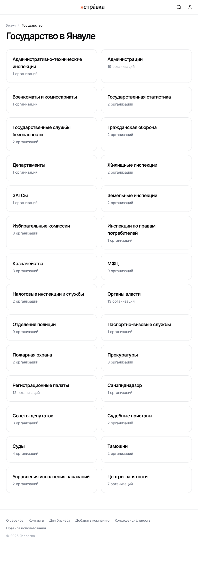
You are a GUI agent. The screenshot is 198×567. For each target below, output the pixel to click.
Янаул (10, 25)
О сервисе (14, 520)
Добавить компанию (92, 520)
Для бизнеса (59, 520)
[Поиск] (179, 7)
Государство (32, 25)
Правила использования (26, 528)
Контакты (36, 520)
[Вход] (190, 7)
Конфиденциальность (132, 520)
